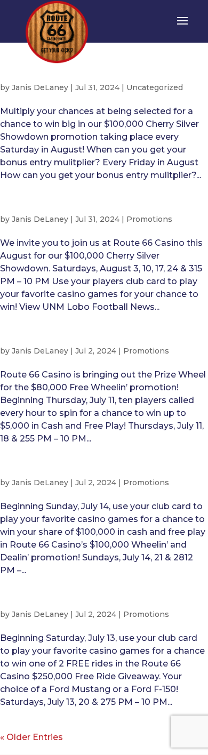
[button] (182, 28)
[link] (56, 31)
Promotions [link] (149, 219)
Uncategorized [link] (154, 87)
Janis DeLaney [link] (40, 87)
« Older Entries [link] (31, 737)
